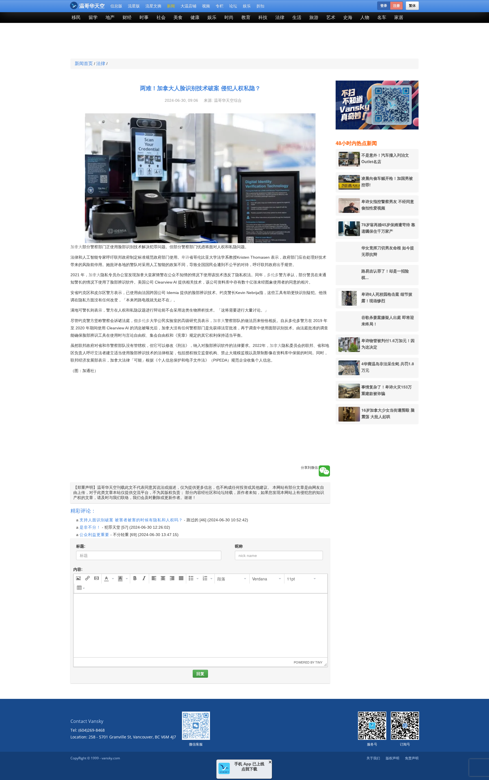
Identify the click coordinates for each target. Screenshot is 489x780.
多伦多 (273, 275)
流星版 (134, 6)
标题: (80, 546)
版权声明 (392, 758)
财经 (127, 17)
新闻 (171, 6)
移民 (76, 17)
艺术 (330, 17)
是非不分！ (90, 527)
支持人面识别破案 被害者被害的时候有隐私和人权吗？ (131, 520)
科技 (262, 17)
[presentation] (78, 579)
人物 (364, 17)
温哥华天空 (92, 6)
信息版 (116, 6)
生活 (296, 17)
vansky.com (111, 758)
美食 (178, 17)
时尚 (228, 17)
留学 (93, 17)
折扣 (260, 6)
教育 (245, 17)
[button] (78, 578)
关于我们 (373, 758)
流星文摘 (153, 6)
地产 (110, 17)
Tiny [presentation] (318, 662)
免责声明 (412, 758)
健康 (195, 17)
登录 (383, 6)
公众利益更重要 (94, 534)
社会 (161, 17)
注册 (396, 6)
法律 (279, 17)
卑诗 (185, 257)
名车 (381, 17)
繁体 (412, 6)
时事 (144, 17)
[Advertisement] (203, 41)
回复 (200, 673)
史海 (347, 17)
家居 (398, 17)
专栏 (220, 6)
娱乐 (247, 6)
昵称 (239, 546)
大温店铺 (188, 6)
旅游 (313, 17)
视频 (206, 6)
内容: (78, 569)
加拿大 (76, 247)
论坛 (233, 6)
